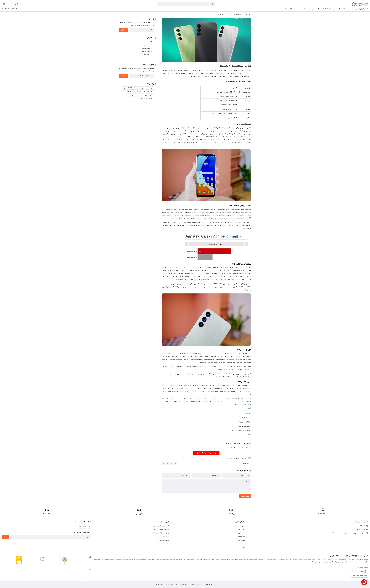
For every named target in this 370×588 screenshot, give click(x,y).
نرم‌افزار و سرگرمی (146, 54)
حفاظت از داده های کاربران (146, 98)
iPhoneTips (150, 91)
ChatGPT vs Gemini (132, 88)
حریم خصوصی (241, 537)
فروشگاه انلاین (149, 88)
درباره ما (242, 526)
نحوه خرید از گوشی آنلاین (161, 526)
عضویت (123, 76)
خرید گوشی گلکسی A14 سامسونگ (206, 453)
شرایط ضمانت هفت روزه (161, 529)
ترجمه (141, 88)
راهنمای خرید (147, 45)
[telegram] (85, 527)
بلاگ (151, 42)
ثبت (5, 537)
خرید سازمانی (241, 540)
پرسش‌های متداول (163, 540)
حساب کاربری (241, 533)
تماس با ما (241, 529)
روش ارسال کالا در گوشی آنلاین (159, 533)
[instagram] (89, 527)
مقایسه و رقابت (146, 48)
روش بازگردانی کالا (163, 537)
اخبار (149, 58)
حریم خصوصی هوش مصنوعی (135, 95)
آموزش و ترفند (146, 51)
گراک (124, 88)
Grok (129, 91)
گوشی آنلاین (247, 14)
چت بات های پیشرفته (139, 91)
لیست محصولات (240, 544)
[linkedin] (80, 527)
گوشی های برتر (149, 95)
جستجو (123, 30)
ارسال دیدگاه (245, 496)
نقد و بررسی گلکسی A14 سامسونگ (222, 14)
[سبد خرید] (4, 4)
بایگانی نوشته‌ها (237, 14)
